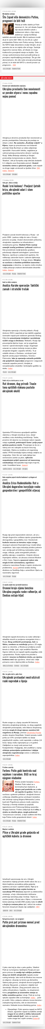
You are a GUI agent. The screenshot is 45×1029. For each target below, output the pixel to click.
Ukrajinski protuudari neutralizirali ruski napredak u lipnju (21, 679)
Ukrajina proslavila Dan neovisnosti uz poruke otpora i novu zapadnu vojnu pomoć (21, 92)
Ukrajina (14, 174)
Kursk (5, 372)
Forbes (36, 782)
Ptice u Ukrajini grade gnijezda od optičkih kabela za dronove (20, 834)
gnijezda (5, 910)
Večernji (11, 171)
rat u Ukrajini (7, 68)
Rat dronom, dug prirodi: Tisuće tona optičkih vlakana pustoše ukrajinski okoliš (19, 387)
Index (4, 171)
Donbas (16, 665)
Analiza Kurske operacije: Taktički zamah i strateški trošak (20, 287)
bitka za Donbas (8, 665)
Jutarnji (11, 270)
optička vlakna (7, 469)
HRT (38, 907)
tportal (15, 568)
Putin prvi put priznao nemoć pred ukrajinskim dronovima (20, 924)
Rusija (14, 273)
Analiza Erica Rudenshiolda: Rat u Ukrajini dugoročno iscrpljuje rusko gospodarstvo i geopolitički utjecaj (21, 486)
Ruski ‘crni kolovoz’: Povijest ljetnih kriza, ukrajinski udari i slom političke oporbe (21, 189)
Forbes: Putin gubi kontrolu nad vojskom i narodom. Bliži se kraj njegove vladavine (19, 774)
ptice (11, 910)
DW (14, 65)
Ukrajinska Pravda (34, 733)
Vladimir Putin (16, 68)
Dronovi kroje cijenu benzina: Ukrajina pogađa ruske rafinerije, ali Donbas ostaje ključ (21, 591)
